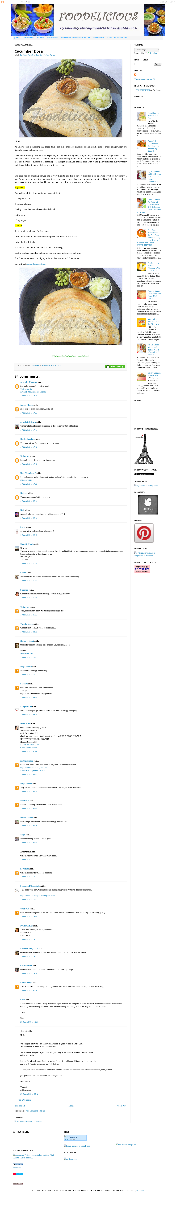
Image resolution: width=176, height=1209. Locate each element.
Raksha (23, 493)
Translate (153, 53)
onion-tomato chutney (37, 264)
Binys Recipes (26, 784)
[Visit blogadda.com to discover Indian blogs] (18, 1174)
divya (22, 835)
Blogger (140, 1191)
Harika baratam (27, 439)
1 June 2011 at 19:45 (28, 447)
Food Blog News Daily (29, 745)
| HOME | (17, 38)
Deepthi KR (25, 723)
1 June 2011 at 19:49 (28, 464)
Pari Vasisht (35, 365)
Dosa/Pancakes (33, 55)
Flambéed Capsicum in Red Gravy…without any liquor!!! (153, 146)
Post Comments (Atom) (35, 1111)
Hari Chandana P (28, 473)
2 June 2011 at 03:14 (28, 791)
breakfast (23, 55)
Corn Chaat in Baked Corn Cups (153, 115)
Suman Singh (26, 983)
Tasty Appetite (26, 389)
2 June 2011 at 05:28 (28, 825)
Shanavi (23, 573)
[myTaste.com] (70, 1159)
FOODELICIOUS (143, 90)
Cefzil (22, 1000)
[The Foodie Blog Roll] (126, 1144)
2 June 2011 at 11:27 (28, 860)
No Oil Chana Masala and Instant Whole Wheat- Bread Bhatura (153, 350)
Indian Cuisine (26, 480)
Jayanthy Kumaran (28, 382)
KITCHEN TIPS (52, 38)
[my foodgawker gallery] (148, 514)
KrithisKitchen (26, 761)
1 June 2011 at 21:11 (28, 563)
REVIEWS (40, 38)
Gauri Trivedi (26, 966)
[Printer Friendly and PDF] (115, 367)
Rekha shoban (26, 818)
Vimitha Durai (26, 624)
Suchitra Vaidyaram (29, 948)
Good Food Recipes (28, 748)
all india (72, 1139)
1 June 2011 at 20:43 (28, 518)
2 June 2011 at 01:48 (28, 751)
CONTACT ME (28, 38)
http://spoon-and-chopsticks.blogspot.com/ (37, 896)
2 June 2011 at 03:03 (28, 774)
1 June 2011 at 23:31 (28, 657)
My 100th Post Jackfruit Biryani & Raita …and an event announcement (154, 176)
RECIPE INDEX (98, 38)
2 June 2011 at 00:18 (28, 714)
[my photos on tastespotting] (146, 486)
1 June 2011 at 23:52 (28, 674)
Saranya (24, 684)
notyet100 (24, 869)
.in (73, 1138)
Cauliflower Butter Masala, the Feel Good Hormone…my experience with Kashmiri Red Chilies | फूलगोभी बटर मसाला (149, 237)
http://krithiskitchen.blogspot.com (33, 767)
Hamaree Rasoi (27, 641)
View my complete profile (145, 79)
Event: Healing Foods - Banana (33, 770)
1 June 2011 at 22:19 (28, 632)
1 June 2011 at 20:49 (28, 535)
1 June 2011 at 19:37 (28, 413)
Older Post (121, 1106)
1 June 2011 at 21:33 (28, 580)
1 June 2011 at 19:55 (28, 484)
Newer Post (20, 1106)
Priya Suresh (26, 666)
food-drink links (17, 1167)
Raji (22, 510)
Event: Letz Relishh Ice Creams (33, 392)
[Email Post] (19, 365)
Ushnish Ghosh (27, 544)
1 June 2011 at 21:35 (28, 598)
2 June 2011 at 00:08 (28, 697)
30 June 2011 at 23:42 (29, 1094)
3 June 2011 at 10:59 (28, 973)
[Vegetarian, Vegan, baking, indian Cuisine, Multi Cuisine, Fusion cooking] (36, 1158)
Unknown (24, 456)
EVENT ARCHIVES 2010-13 (117, 38)
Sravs (22, 527)
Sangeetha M (26, 706)
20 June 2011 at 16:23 (29, 1022)
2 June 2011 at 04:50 (28, 808)
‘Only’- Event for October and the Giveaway (154, 321)
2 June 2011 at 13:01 (28, 899)
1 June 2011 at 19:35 (28, 396)
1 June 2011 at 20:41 (28, 501)
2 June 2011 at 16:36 (28, 916)
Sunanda (24, 590)
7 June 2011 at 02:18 (28, 990)
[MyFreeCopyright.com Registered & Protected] (147, 556)
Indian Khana (26, 405)
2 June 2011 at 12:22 (28, 877)
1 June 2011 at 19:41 (28, 430)
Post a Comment (24, 1100)
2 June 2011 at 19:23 (28, 956)
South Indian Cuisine (47, 55)
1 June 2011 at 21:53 (28, 615)
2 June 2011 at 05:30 (28, 843)
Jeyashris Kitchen (28, 422)
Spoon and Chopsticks (30, 886)
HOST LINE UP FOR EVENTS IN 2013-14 (75, 38)
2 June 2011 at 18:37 (28, 939)
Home (71, 1106)
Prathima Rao (26, 926)
